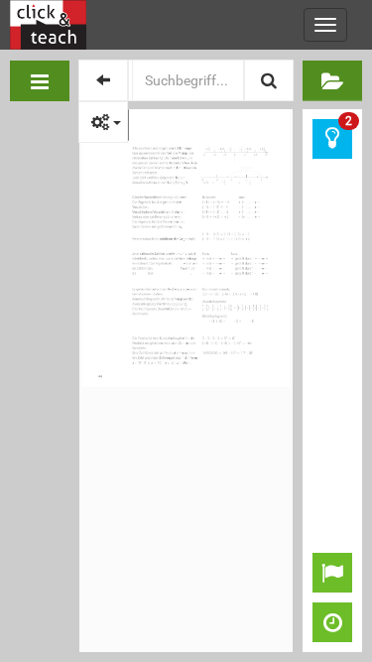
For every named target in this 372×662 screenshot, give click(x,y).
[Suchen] (269, 80)
